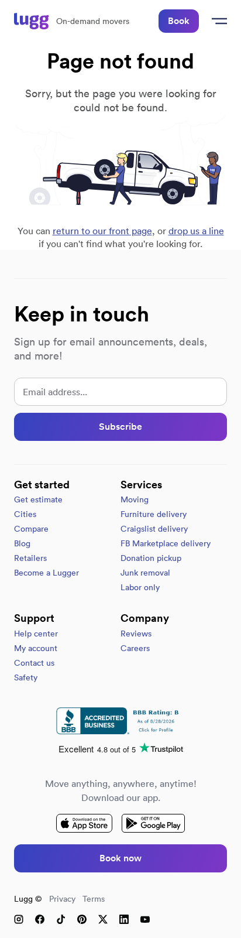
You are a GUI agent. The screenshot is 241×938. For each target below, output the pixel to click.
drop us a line (196, 231)
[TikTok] (61, 919)
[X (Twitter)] (103, 919)
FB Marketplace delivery (165, 543)
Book (179, 21)
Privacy (62, 899)
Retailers (30, 558)
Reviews (136, 633)
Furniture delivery (153, 514)
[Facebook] (39, 919)
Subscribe (120, 426)
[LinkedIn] (124, 919)
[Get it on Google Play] (153, 823)
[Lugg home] (31, 21)
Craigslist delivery (154, 528)
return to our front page (102, 231)
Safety (25, 677)
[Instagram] (18, 919)
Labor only (140, 587)
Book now (120, 858)
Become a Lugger (46, 572)
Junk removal (145, 572)
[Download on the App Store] (84, 823)
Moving (134, 499)
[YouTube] (145, 919)
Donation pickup (150, 558)
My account (35, 648)
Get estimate (38, 499)
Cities (25, 514)
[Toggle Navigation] (217, 21)
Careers (135, 648)
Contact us (34, 663)
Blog (22, 543)
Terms (93, 899)
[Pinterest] (82, 919)
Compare (31, 528)
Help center (36, 633)
